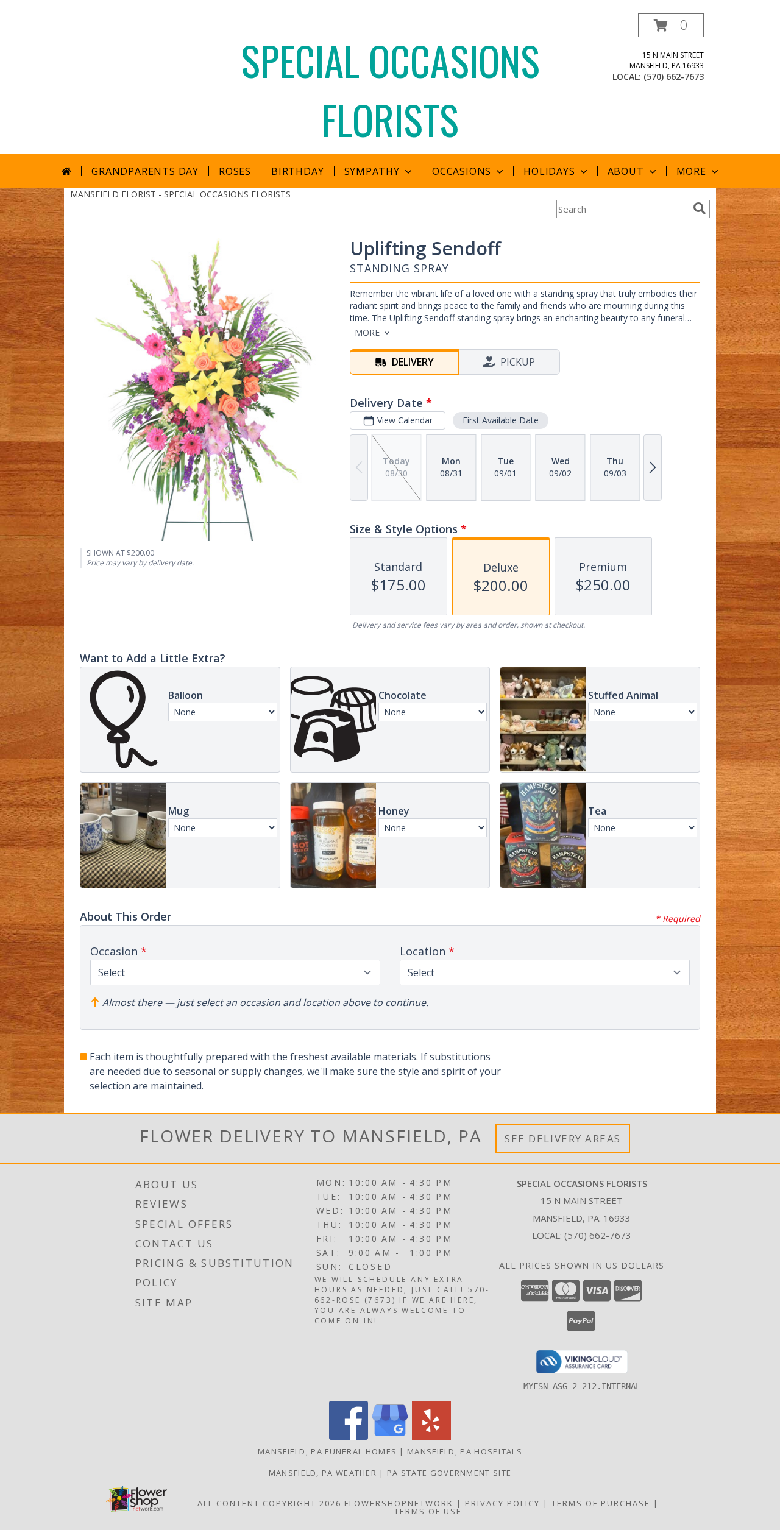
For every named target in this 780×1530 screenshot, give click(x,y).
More (691, 171)
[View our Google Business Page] (390, 1436)
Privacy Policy (502, 1503)
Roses (235, 171)
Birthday (297, 171)
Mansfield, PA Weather (323, 1472)
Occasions (461, 171)
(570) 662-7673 (674, 76)
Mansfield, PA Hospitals (464, 1451)
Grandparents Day (145, 171)
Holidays (549, 171)
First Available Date (501, 420)
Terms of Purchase (600, 1503)
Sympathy (372, 171)
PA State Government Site (449, 1472)
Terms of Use (428, 1511)
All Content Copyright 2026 (269, 1503)
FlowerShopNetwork (398, 1503)
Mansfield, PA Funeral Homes (327, 1451)
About (626, 171)
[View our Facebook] (348, 1436)
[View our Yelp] (431, 1436)
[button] (671, 25)
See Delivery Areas (563, 1139)
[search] (699, 208)
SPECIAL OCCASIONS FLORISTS (390, 89)
